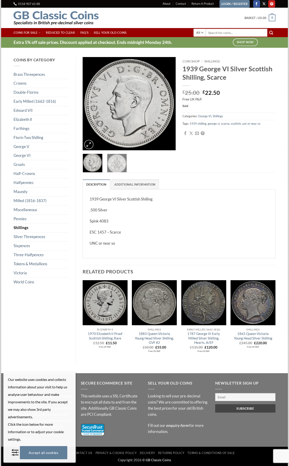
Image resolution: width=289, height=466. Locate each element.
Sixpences (22, 245)
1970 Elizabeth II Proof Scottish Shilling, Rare (105, 336)
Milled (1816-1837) (30, 200)
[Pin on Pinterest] (203, 133)
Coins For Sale (25, 32)
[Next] (168, 103)
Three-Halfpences (29, 254)
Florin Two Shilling (28, 137)
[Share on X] (191, 133)
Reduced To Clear (60, 32)
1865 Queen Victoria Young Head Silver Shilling (253, 336)
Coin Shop (191, 61)
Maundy (21, 191)
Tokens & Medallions (30, 263)
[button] (260, 17)
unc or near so (251, 123)
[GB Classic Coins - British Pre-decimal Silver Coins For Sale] (60, 18)
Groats (19, 164)
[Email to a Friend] (197, 133)
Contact (181, 3)
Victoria (20, 272)
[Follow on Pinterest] (271, 3)
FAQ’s (84, 32)
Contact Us (82, 453)
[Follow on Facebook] (256, 3)
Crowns (20, 83)
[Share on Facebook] (185, 133)
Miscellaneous (25, 209)
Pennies (20, 218)
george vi (214, 123)
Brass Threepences (29, 74)
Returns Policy (171, 453)
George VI (22, 155)
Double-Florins (26, 92)
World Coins (24, 282)
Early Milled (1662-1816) (35, 101)
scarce (225, 123)
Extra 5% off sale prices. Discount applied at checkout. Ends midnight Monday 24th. (93, 42)
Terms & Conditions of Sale (211, 453)
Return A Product (202, 3)
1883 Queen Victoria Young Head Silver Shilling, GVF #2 (154, 338)
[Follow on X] (264, 3)
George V (21, 146)
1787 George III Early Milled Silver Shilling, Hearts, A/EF (203, 338)
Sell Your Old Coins (110, 32)
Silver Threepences (29, 236)
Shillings (21, 227)
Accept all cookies (43, 452)
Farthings (21, 128)
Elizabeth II (23, 119)
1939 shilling (198, 123)
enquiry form (177, 425)
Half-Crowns (24, 173)
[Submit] (271, 33)
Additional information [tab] (134, 184)
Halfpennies (23, 182)
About (166, 3)
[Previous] (90, 103)
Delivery (147, 453)
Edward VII (23, 110)
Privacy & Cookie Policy (116, 453)
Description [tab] (96, 184)
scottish (236, 123)
